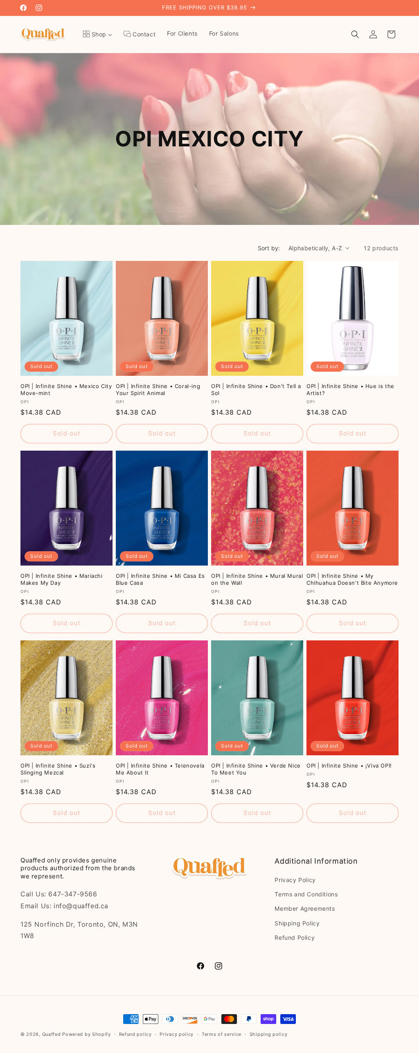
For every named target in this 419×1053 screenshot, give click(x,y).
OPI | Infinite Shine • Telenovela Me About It (160, 769)
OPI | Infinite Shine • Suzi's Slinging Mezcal (57, 769)
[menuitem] (97, 34)
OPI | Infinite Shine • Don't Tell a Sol (256, 389)
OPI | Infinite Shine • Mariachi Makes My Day (61, 579)
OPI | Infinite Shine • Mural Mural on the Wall (257, 579)
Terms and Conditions (306, 894)
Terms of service (221, 1034)
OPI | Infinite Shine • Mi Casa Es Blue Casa (160, 579)
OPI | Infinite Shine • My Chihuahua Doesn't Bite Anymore (352, 579)
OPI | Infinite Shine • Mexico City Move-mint (66, 389)
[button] (355, 34)
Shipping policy (269, 1034)
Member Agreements (305, 908)
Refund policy (135, 1034)
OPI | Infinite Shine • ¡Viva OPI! (349, 765)
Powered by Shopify (86, 1034)
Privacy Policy (295, 879)
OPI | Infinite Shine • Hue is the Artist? (350, 389)
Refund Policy (295, 937)
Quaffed (51, 1034)
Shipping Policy (297, 923)
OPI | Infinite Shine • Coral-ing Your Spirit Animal (158, 389)
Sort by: (269, 248)
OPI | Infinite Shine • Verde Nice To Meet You (256, 769)
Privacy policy (177, 1034)
